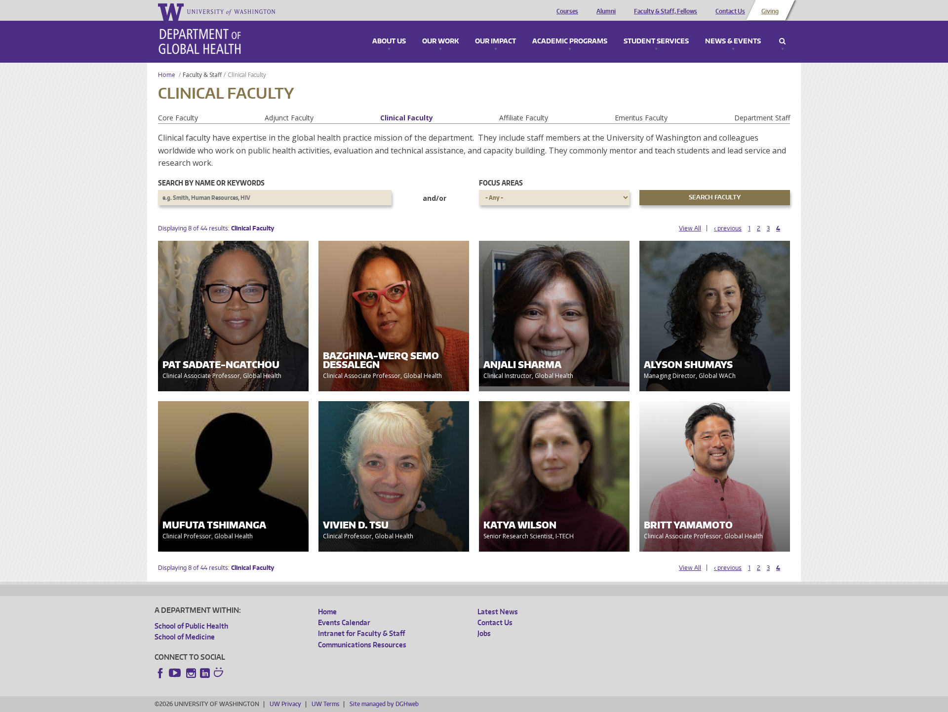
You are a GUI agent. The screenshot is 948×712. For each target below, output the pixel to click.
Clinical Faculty (406, 117)
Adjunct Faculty (289, 117)
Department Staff (762, 117)
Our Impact (495, 41)
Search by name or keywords (211, 183)
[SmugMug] (220, 673)
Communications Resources (362, 644)
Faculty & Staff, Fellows (665, 11)
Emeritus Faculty (641, 117)
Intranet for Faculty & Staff (361, 633)
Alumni (606, 11)
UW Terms (325, 704)
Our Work (440, 41)
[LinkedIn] (205, 673)
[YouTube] (175, 673)
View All (690, 228)
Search (782, 41)
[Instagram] (191, 673)
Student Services (656, 41)
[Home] (199, 41)
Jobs (484, 633)
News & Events (733, 41)
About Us (389, 41)
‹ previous (728, 228)
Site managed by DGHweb (384, 704)
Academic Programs (569, 41)
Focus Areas (501, 183)
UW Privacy (285, 704)
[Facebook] (160, 673)
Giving (770, 11)
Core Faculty (178, 117)
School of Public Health (191, 626)
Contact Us (730, 11)
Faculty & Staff (202, 75)
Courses (567, 11)
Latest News (497, 611)
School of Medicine (185, 637)
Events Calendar (344, 622)
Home (166, 75)
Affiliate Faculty (523, 117)
